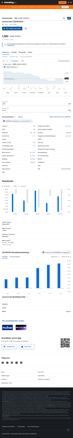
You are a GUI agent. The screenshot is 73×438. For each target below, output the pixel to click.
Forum (30, 52)
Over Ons (41, 372)
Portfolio (3, 379)
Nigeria (68, 311)
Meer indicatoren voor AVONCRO (60, 117)
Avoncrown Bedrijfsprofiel (13, 297)
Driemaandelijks (15, 256)
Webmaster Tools (6, 383)
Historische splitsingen (26, 56)
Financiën (22, 52)
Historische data (13, 56)
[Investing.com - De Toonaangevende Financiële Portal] (10, 2)
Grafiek (14, 52)
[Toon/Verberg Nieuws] (23, 61)
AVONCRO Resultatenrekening (15, 252)
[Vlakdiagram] (7, 61)
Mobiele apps (5, 375)
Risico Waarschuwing (33, 426)
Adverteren (41, 375)
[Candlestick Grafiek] (4, 61)
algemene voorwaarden (8, 426)
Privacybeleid (21, 426)
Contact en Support (43, 379)
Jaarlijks (5, 256)
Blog (2, 372)
